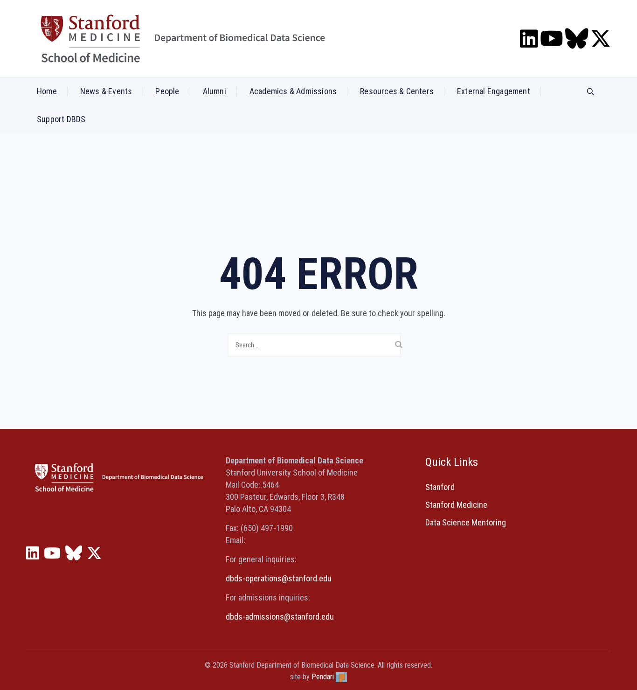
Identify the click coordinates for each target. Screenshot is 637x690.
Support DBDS (61, 119)
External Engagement (493, 91)
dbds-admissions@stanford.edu (280, 616)
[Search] (590, 92)
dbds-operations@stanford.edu (279, 578)
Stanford (440, 487)
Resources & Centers (397, 91)
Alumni (214, 91)
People (167, 91)
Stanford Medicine (456, 505)
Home (47, 91)
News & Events (106, 91)
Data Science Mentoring (465, 522)
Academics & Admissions (293, 91)
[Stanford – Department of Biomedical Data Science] (182, 38)
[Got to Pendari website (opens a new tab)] (341, 676)
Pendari (323, 676)
